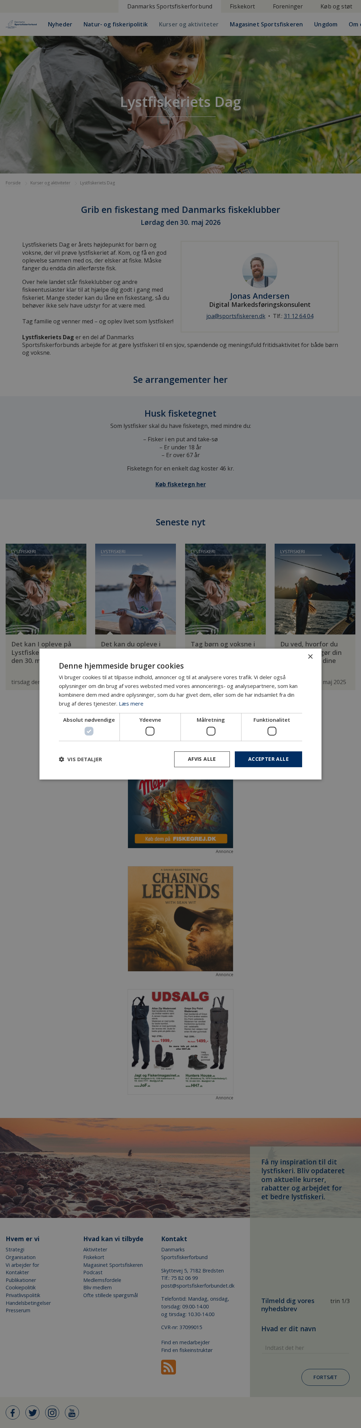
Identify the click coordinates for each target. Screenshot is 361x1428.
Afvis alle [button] (202, 759)
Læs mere (131, 703)
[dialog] (180, 714)
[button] (80, 759)
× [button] (310, 656)
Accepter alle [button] (268, 759)
